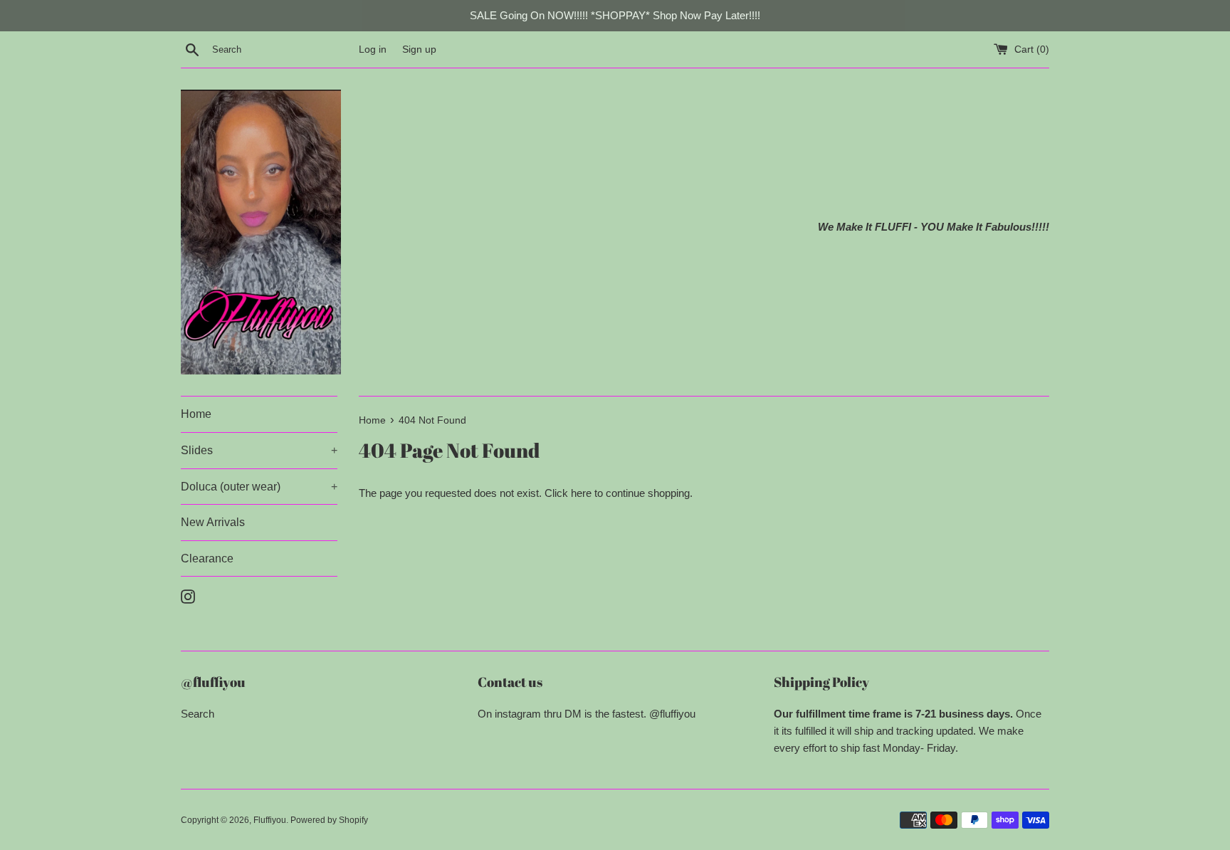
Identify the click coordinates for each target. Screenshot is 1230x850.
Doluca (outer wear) (259, 487)
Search (197, 714)
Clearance (207, 558)
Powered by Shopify (329, 820)
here (581, 493)
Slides (259, 450)
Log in (373, 49)
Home (196, 414)
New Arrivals (213, 522)
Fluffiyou (269, 820)
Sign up (419, 49)
